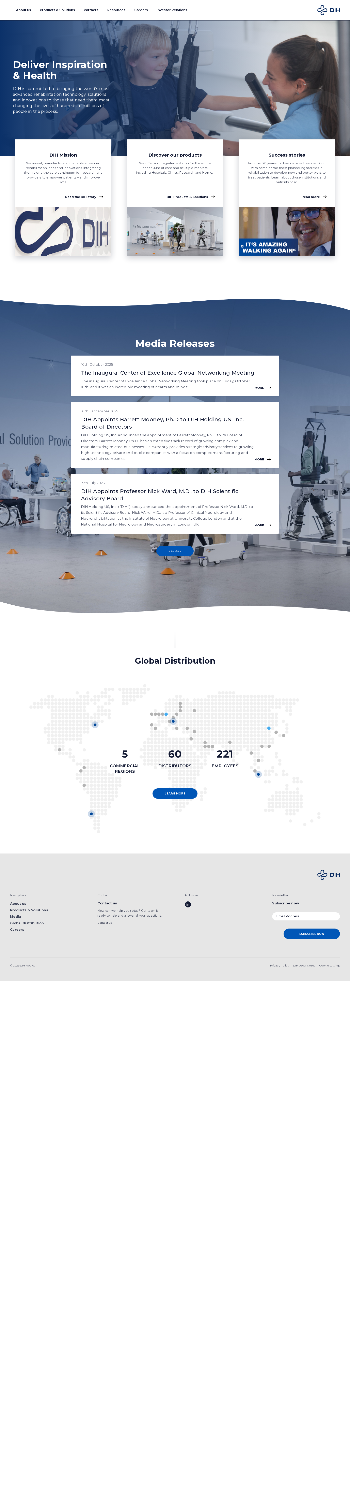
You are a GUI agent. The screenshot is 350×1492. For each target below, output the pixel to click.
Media (15, 917)
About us (18, 904)
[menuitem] (279, 966)
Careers (17, 930)
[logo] (328, 10)
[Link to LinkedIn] (188, 904)
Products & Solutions (29, 910)
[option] (175, 88)
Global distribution (27, 923)
